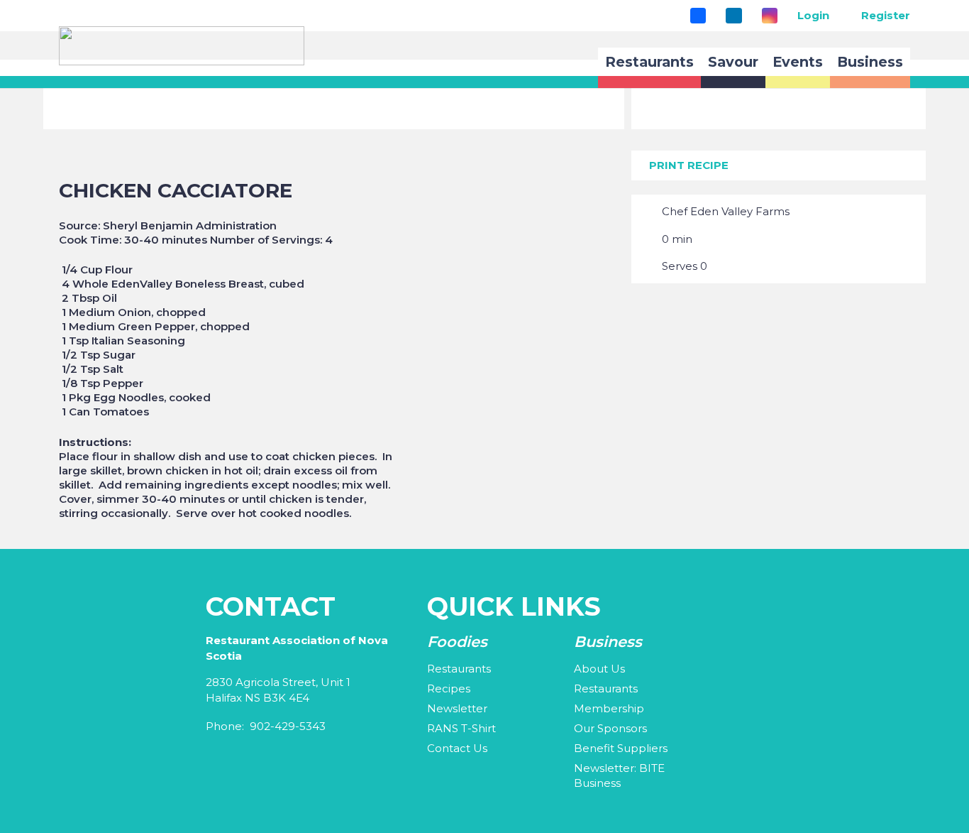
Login (813, 15)
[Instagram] (769, 15)
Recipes (448, 688)
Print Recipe (689, 165)
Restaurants (459, 668)
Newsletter (457, 708)
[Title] (698, 15)
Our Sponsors (610, 728)
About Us (599, 668)
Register (885, 15)
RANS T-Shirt (461, 728)
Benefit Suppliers (621, 748)
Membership (609, 708)
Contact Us (457, 748)
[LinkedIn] (733, 15)
